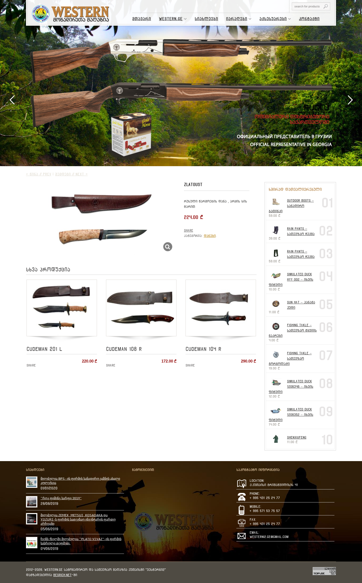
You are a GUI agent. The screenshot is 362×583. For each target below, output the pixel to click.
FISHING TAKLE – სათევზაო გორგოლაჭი (290, 358)
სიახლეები (206, 19)
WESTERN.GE (169, 19)
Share (188, 230)
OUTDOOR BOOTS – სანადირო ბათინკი (291, 206)
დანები (210, 235)
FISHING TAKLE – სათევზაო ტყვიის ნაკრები (293, 330)
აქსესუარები (271, 19)
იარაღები (234, 19)
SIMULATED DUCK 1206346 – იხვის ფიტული (291, 386)
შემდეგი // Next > (71, 174)
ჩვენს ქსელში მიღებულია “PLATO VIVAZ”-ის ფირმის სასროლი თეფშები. (81, 541)
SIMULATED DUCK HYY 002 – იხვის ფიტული (291, 279)
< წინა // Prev (38, 174)
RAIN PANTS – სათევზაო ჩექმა (301, 231)
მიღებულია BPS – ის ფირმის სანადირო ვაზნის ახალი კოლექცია (80, 480)
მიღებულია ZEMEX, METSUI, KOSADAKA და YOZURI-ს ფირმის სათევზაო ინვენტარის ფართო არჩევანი (78, 519)
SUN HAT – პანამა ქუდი (301, 305)
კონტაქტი (309, 19)
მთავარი (141, 19)
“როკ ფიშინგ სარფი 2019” (61, 498)
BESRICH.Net (62, 575)
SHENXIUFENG (296, 437)
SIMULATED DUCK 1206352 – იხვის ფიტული (291, 415)
